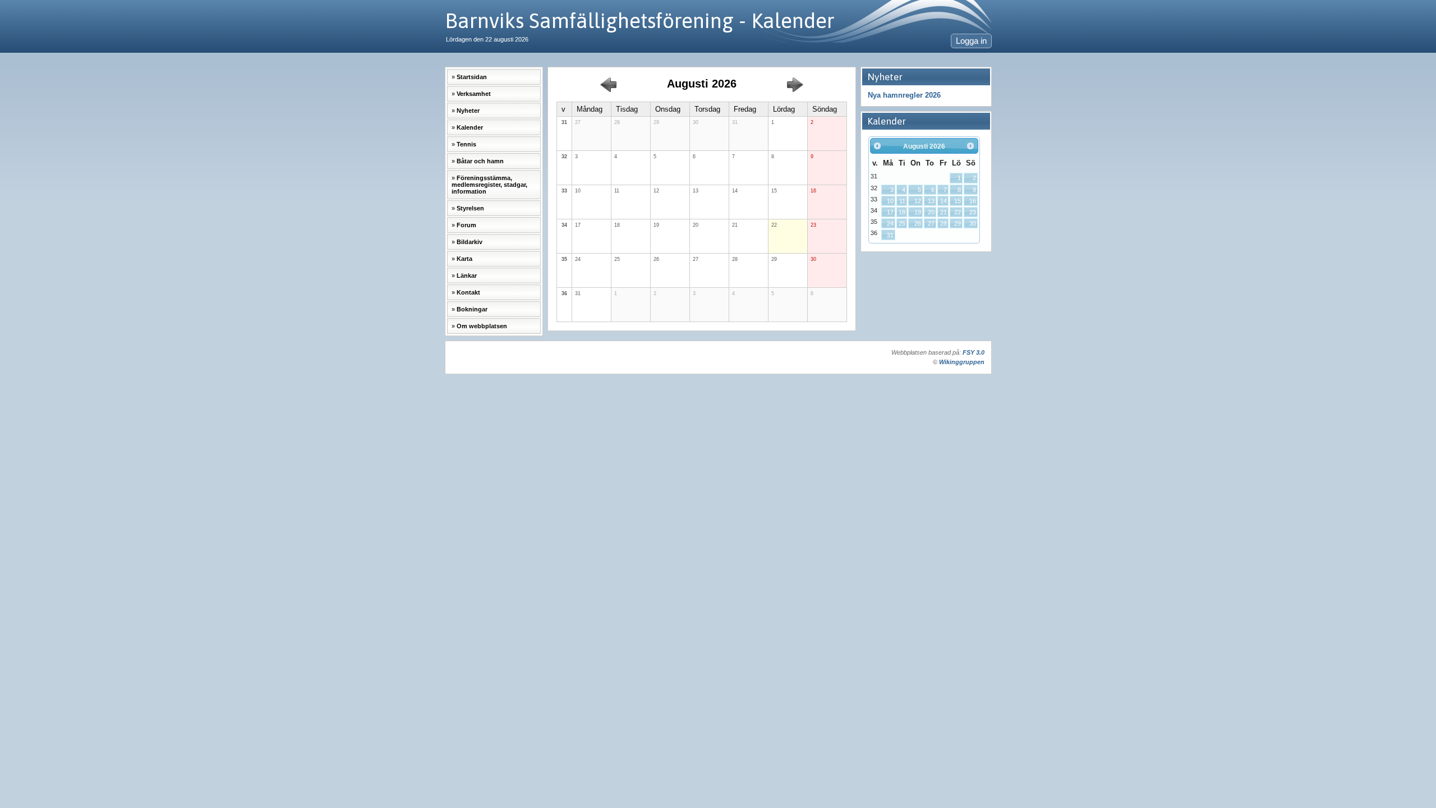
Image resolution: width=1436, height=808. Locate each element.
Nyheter (468, 110)
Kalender (470, 127)
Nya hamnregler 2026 (904, 95)
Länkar (467, 275)
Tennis (466, 144)
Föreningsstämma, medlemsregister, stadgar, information (489, 185)
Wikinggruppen (961, 362)
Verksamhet (474, 93)
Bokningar (472, 309)
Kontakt (468, 292)
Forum (466, 225)
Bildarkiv (469, 241)
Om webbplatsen (482, 326)
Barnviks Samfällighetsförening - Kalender (640, 20)
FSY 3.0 (973, 352)
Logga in (971, 40)
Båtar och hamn (480, 161)
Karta (464, 258)
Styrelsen (470, 208)
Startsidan (472, 77)
